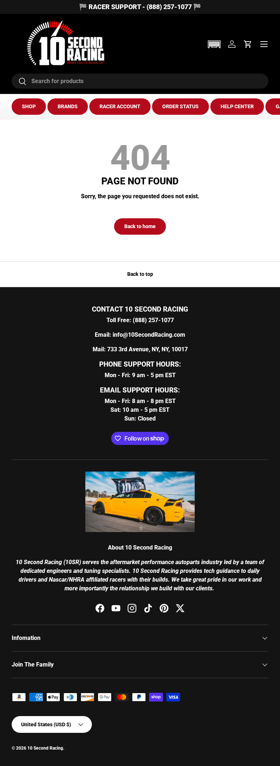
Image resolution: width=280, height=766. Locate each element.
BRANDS (68, 106)
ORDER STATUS (180, 106)
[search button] (19, 81)
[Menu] (264, 44)
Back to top (140, 274)
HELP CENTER (237, 106)
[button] (214, 44)
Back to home (140, 226)
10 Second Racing (45, 748)
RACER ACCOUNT (120, 106)
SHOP (29, 106)
